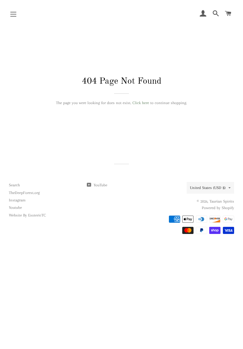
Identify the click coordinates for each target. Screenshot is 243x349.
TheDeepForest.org (24, 192)
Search (14, 185)
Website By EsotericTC (27, 215)
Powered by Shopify (218, 208)
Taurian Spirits (222, 201)
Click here (140, 103)
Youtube (15, 207)
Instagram (17, 200)
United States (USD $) (208, 187)
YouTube (99, 185)
